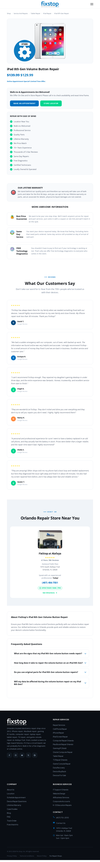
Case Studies (12, 809)
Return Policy (42, 856)
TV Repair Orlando (60, 760)
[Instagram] (15, 755)
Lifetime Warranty (14, 805)
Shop (9, 13)
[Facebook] (9, 755)
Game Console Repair (61, 764)
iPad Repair (47, 13)
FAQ (8, 817)
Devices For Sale (59, 775)
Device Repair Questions (16, 801)
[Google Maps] (34, 755)
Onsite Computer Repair (62, 752)
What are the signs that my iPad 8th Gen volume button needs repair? (48, 653)
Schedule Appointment (16, 797)
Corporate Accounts (61, 801)
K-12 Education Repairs (62, 805)
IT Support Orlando (60, 789)
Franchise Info (12, 824)
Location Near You (21, 121)
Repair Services (59, 725)
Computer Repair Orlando (63, 740)
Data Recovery (59, 768)
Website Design (59, 793)
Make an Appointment (24, 103)
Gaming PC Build (59, 748)
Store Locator (51, 103)
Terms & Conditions (27, 856)
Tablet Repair (35, 13)
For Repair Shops (56, 856)
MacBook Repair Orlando (63, 744)
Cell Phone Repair (60, 729)
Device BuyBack (59, 771)
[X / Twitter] (28, 755)
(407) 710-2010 (62, 817)
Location (10, 793)
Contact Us (60, 823)
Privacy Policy (12, 856)
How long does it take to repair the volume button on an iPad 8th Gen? (48, 663)
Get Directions (49, 593)
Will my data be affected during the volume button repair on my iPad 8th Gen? (47, 683)
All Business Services (61, 797)
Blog (9, 813)
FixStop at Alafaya (50, 553)
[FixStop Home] (50, 4)
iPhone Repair (58, 733)
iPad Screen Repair (60, 737)
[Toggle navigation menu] (92, 4)
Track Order (12, 821)
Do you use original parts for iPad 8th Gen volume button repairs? (46, 672)
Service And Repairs (21, 13)
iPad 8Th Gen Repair (61, 13)
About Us (10, 789)
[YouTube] (22, 755)
